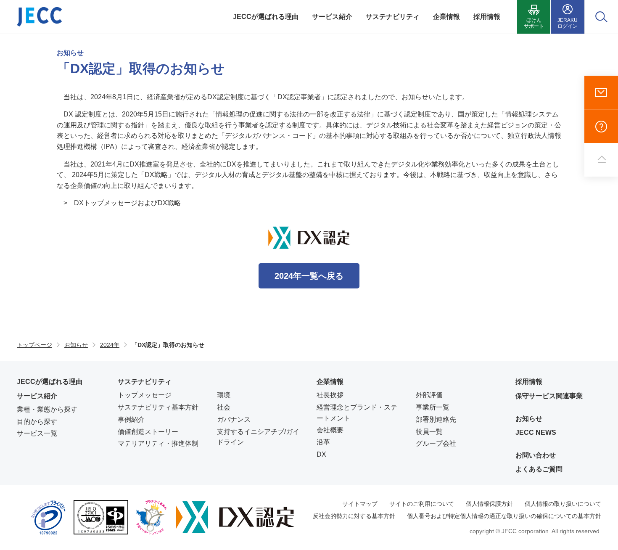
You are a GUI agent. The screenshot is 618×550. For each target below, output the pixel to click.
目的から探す (37, 421)
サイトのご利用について (421, 503)
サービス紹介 (37, 395)
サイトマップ (360, 503)
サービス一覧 (37, 433)
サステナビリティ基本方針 (158, 407)
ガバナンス (234, 419)
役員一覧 (429, 431)
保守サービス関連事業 (549, 395)
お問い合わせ (601, 92)
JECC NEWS (535, 432)
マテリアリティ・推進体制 (158, 443)
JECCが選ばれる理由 (49, 381)
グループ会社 (436, 443)
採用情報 (528, 381)
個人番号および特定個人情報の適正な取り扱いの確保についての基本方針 (504, 516)
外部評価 (429, 395)
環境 (223, 395)
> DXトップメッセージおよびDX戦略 (122, 202)
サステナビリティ (145, 381)
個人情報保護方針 (489, 503)
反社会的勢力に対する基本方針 (354, 516)
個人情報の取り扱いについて (563, 503)
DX (321, 454)
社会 (223, 407)
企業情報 (330, 381)
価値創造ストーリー (148, 431)
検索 (601, 17)
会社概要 (330, 430)
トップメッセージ (145, 395)
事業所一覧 (432, 407)
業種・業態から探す (47, 409)
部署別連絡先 (436, 419)
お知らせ (528, 418)
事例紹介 (131, 419)
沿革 (323, 442)
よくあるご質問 (601, 126)
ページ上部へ (601, 160)
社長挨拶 (330, 395)
